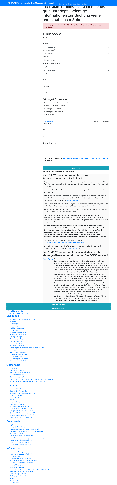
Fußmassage (14, 326)
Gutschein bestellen (80, 4)
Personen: (46, 56)
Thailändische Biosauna (18, 339)
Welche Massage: (49, 50)
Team (12, 400)
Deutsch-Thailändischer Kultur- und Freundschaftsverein (29, 469)
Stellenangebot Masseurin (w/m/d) (22, 415)
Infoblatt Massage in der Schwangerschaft (24, 429)
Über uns (76, 1)
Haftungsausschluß (16, 433)
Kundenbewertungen (17, 404)
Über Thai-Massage (17, 452)
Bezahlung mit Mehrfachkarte (54, 112)
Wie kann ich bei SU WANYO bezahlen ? (24, 319)
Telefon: (46, 86)
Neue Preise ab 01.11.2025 (19, 361)
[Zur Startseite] (33, 2)
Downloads (83, 1)
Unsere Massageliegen (18, 465)
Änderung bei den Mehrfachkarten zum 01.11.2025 (27, 381)
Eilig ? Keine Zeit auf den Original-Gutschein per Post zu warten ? (32, 379)
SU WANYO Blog (15, 456)
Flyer (11, 425)
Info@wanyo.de (72, 200)
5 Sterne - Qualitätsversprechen (21, 408)
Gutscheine (69, 1)
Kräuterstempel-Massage (18, 334)
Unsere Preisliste (16, 356)
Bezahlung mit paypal (17, 467)
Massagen (61, 1)
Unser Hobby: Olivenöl (18, 474)
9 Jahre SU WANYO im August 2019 (22, 413)
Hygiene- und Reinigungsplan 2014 (22, 440)
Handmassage (15, 330)
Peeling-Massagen (16, 337)
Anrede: (45, 67)
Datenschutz (14, 482)
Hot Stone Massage (17, 343)
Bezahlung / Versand (17, 370)
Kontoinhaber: (47, 123)
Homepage (11, 313)
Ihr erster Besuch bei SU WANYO (21, 454)
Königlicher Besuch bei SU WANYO (22, 411)
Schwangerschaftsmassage (19, 354)
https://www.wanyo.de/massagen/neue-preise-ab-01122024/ (65, 242)
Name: (45, 80)
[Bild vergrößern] (48, 259)
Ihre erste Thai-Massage (18, 427)
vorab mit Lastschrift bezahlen (54, 106)
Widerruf (13, 478)
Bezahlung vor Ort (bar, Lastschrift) (56, 103)
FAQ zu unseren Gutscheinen (20, 372)
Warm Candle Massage (18, 352)
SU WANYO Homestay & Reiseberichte (23, 460)
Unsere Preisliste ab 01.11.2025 (20, 444)
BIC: (44, 136)
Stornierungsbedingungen (19, 359)
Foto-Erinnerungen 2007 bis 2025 (21, 417)
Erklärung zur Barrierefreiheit (20, 476)
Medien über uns (15, 402)
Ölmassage (14, 324)
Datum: (45, 37)
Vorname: (46, 73)
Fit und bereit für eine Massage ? (21, 471)
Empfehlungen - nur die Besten (20, 458)
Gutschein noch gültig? (49, 121)
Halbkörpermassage (17, 328)
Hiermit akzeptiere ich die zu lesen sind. (76, 159)
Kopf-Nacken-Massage (18, 332)
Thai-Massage (15, 321)
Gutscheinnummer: (49, 114)
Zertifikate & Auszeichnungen (20, 406)
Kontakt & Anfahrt (16, 389)
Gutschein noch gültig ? (18, 377)
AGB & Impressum (23, 313)
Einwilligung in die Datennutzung (21, 436)
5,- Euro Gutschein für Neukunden (22, 463)
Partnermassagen (16, 341)
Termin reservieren (65, 4)
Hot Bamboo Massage (17, 345)
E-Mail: (45, 92)
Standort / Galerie (16, 395)
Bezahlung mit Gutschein (52, 109)
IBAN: (44, 130)
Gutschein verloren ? (17, 375)
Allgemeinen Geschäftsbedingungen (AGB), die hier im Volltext (85, 158)
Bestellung (13, 368)
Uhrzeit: (46, 44)
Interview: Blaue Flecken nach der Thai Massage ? (27, 431)
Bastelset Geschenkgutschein (20, 442)
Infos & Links (91, 1)
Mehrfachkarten (15, 350)
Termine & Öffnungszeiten (19, 391)
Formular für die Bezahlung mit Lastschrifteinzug (27, 438)
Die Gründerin (15, 397)
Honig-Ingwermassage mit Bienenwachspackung (27, 348)
